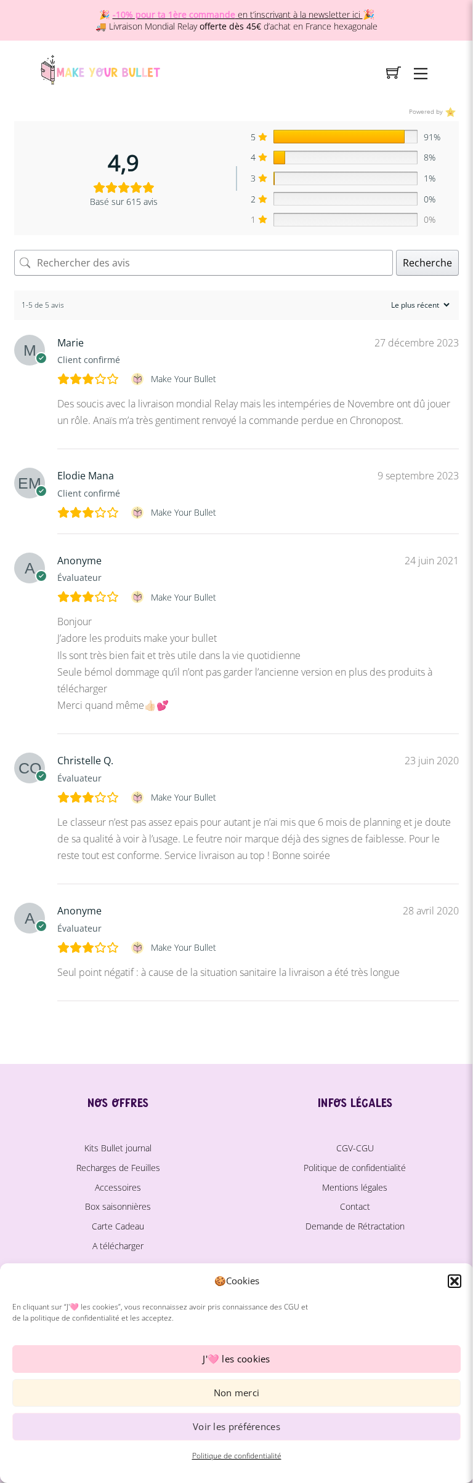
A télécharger (118, 1246)
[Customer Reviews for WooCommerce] (449, 111)
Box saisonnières (118, 1206)
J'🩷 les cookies (236, 1359)
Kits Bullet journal (118, 1148)
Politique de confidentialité (236, 1455)
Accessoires (118, 1187)
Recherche (427, 263)
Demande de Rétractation (355, 1226)
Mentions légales (354, 1187)
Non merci (237, 1392)
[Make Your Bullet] (99, 67)
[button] (454, 1281)
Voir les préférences (236, 1426)
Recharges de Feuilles (118, 1167)
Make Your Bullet (183, 379)
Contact (355, 1206)
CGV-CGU (355, 1148)
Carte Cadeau (118, 1226)
